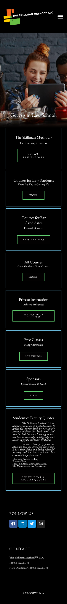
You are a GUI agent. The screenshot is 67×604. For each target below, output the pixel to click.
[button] (60, 16)
